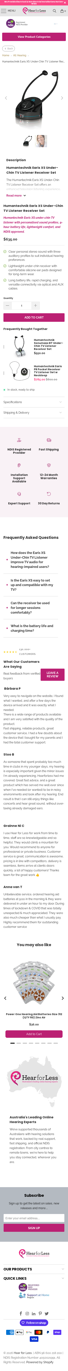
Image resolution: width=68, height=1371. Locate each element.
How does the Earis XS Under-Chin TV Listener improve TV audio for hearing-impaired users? (30, 560)
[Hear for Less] (34, 10)
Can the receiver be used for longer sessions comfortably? (30, 607)
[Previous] (6, 97)
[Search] (54, 11)
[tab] (12, 1043)
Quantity (8, 298)
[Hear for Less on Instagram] (27, 1314)
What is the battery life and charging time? (32, 628)
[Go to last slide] (5, 998)
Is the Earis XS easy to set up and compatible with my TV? (32, 584)
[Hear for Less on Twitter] (47, 1314)
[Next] (62, 97)
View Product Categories (34, 36)
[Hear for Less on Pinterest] (40, 1314)
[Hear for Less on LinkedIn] (34, 1314)
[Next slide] (62, 998)
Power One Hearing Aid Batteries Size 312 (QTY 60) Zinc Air (34, 1016)
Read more (14, 195)
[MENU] (2, 11)
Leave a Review (52, 674)
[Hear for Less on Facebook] (21, 1314)
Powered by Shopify (39, 1362)
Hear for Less (23, 1353)
